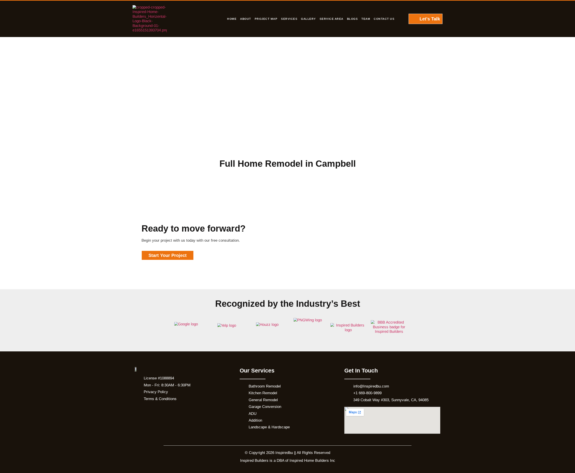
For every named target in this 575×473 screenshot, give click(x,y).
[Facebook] (140, 411)
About (245, 18)
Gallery (308, 18)
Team (365, 18)
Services (289, 18)
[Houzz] (174, 411)
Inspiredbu (284, 453)
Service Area (331, 18)
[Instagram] (151, 411)
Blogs (352, 18)
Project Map (266, 18)
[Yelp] (162, 411)
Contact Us (384, 18)
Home (232, 18)
